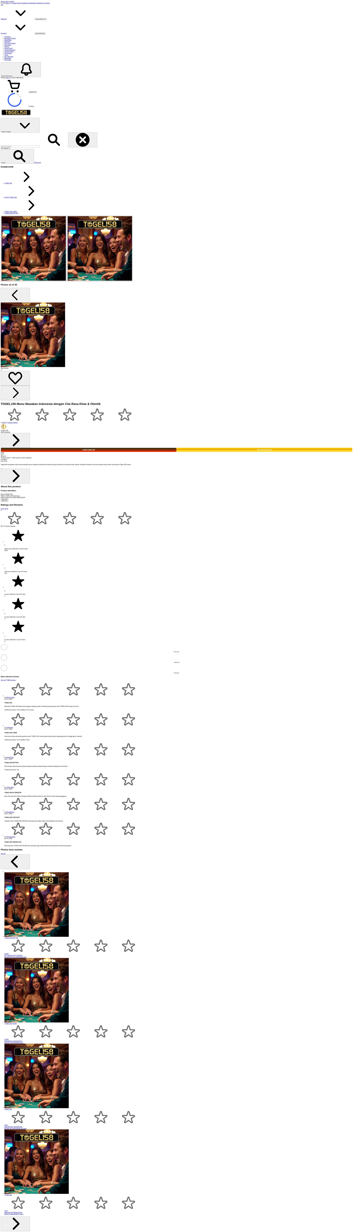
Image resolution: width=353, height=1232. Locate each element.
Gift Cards (36, 3)
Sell (2, 5)
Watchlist (7, 41)
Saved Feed (8, 48)
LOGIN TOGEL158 (88, 450)
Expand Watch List (41, 19)
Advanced (37, 162)
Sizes (6, 55)
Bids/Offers (8, 40)
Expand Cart (32, 92)
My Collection (8, 56)
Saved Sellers (9, 51)
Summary (7, 37)
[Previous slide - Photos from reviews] (15, 861)
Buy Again (7, 45)
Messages (7, 58)
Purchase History (10, 43)
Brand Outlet (29, 3)
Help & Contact (45, 3)
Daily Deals (21, 3)
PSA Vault (7, 60)
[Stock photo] (34, 249)
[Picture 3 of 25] (100, 249)
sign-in (8, 78)
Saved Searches (9, 50)
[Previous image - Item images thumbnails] (15, 295)
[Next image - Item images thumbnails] (15, 393)
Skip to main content (7, 1)
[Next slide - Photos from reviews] (15, 1224)
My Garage (8, 53)
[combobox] (20, 146)
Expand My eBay (40, 33)
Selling (6, 46)
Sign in (8, 3)
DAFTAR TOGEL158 (264, 450)
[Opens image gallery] (1, 370)
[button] (17, 156)
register (14, 3)
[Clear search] (82, 140)
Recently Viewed (10, 38)
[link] (15, 440)
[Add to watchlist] (15, 378)
